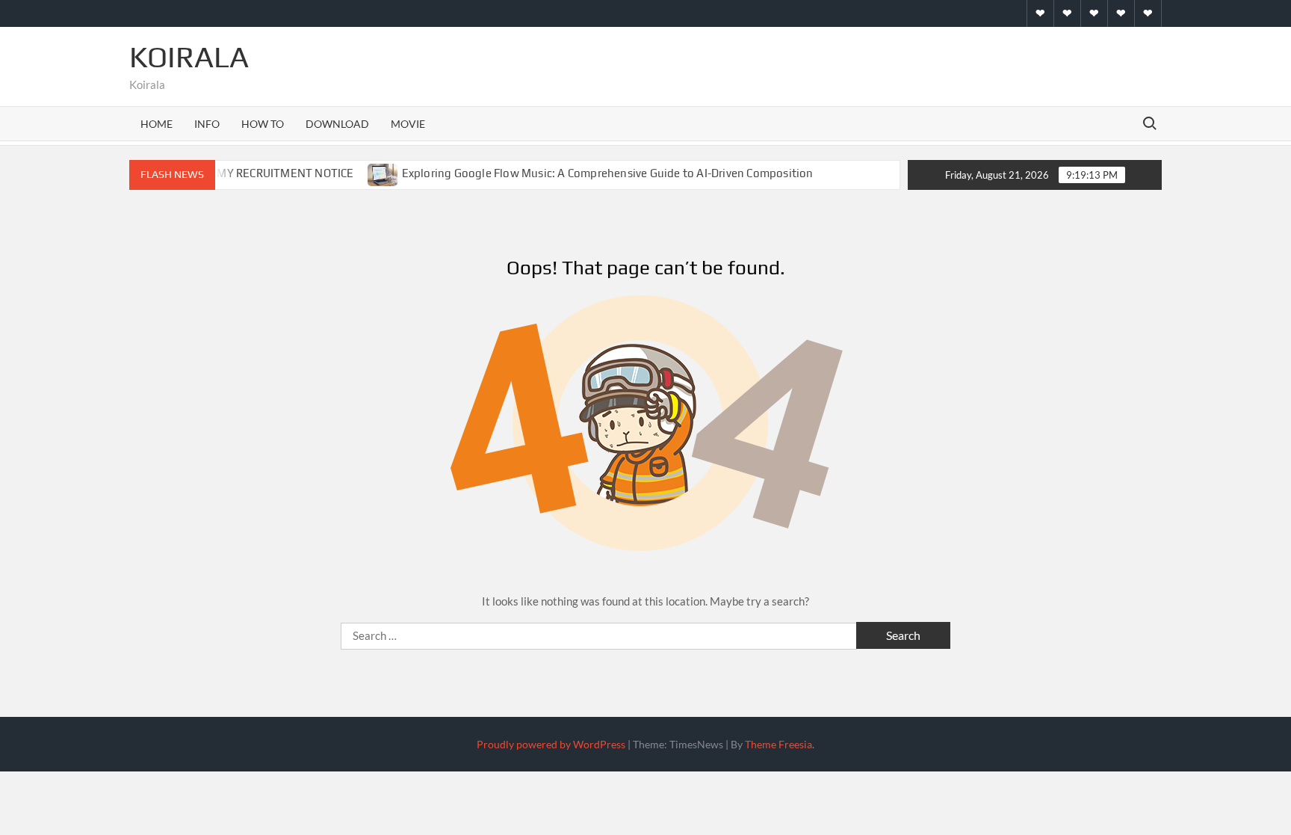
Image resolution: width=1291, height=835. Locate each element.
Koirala (189, 57)
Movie (408, 123)
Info (207, 123)
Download (337, 123)
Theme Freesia (778, 744)
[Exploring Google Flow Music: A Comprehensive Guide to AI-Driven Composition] (384, 172)
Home (156, 123)
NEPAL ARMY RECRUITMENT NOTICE (259, 173)
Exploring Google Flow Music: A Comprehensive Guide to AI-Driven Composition (608, 173)
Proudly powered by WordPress (551, 744)
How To (262, 123)
